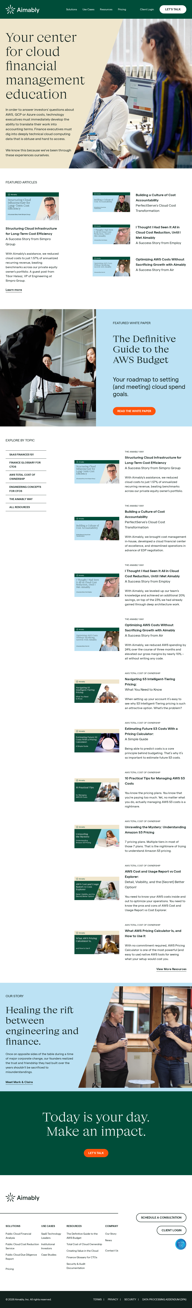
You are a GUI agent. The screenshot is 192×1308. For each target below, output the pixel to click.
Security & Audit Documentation (76, 1265)
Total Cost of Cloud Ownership (84, 1244)
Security (130, 1299)
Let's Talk (173, 9)
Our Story (110, 1233)
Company (111, 1226)
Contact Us (111, 1250)
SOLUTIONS (13, 1226)
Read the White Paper (134, 411)
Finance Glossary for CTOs (82, 1257)
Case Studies (48, 1254)
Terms (97, 1299)
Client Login (172, 1230)
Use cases (48, 1226)
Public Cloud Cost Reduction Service (22, 1246)
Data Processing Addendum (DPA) (164, 1299)
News (108, 1240)
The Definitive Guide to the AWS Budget (82, 1235)
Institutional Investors (48, 1246)
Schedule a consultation (161, 1217)
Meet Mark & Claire (19, 1082)
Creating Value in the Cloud (82, 1250)
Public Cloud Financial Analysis (18, 1235)
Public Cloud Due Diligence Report (21, 1256)
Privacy (113, 1299)
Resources (74, 1226)
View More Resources (171, 969)
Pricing (10, 1268)
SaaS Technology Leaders (51, 1235)
